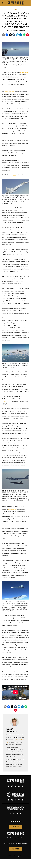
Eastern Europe (12, 509)
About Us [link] (8, 838)
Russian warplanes (9, 91)
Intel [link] (15, 10)
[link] (15, 3)
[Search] (29, 3)
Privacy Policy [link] (16, 838)
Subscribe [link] (15, 849)
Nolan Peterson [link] (20, 30)
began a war (7, 401)
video (14, 175)
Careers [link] (23, 838)
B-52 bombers (24, 72)
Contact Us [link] (15, 826)
